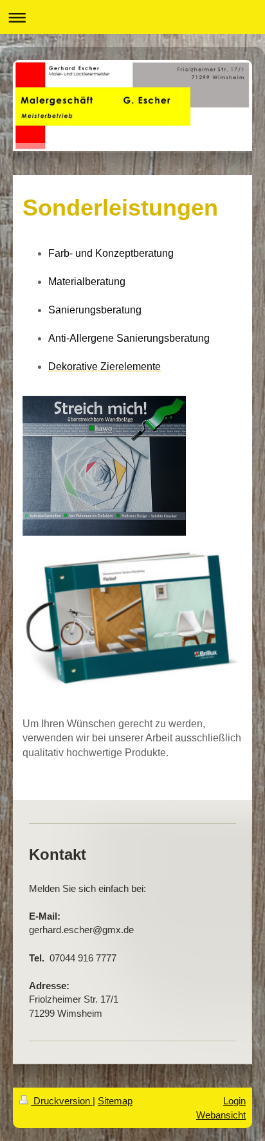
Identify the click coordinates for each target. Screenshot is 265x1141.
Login (234, 1100)
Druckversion (62, 1100)
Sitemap (115, 1100)
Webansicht (221, 1114)
